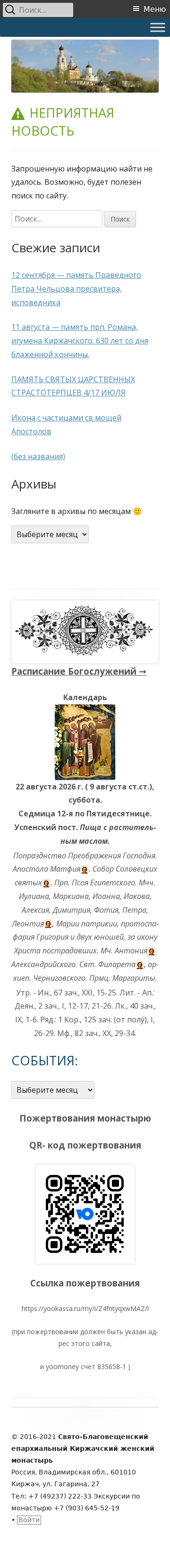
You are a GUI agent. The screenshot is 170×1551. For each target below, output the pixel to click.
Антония (131, 950)
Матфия (65, 869)
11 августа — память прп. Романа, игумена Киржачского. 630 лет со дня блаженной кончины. (79, 341)
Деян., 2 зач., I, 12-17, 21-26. (64, 1006)
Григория (52, 937)
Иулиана (34, 896)
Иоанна (106, 896)
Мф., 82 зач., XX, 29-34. (96, 1033)
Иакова (137, 896)
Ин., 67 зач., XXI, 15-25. (78, 992)
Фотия (106, 910)
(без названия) (38, 456)
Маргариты (133, 978)
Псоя (80, 882)
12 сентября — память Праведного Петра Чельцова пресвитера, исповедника (76, 289)
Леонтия (28, 923)
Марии (67, 923)
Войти (29, 1520)
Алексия (35, 910)
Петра (134, 910)
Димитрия (71, 910)
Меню (155, 9)
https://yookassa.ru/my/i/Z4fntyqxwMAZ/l (85, 1308)
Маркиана (71, 896)
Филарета (117, 964)
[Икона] (85, 741)
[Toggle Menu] (157, 27)
